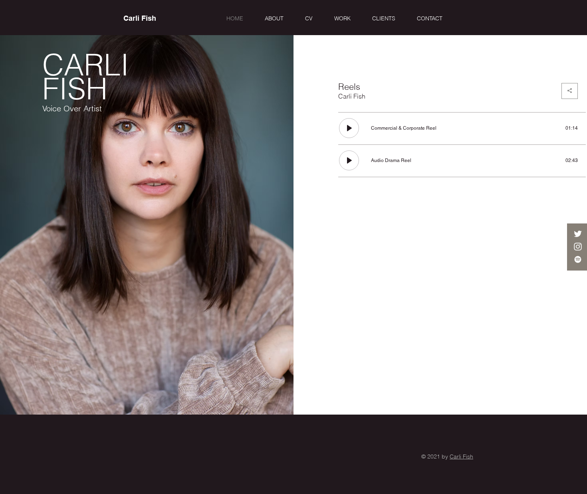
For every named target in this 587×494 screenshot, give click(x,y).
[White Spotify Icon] (578, 259)
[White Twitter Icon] (578, 234)
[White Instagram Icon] (578, 246)
